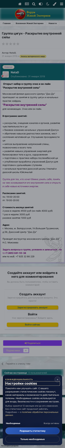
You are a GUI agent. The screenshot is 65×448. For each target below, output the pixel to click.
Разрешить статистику (32, 430)
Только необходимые (32, 439)
